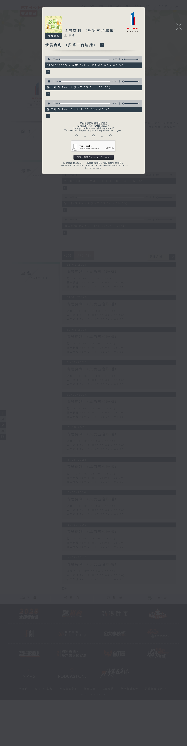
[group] (122, 59)
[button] (49, 59)
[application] (92, 59)
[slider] (131, 59)
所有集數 (54, 36)
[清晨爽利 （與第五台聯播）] (101, 45)
